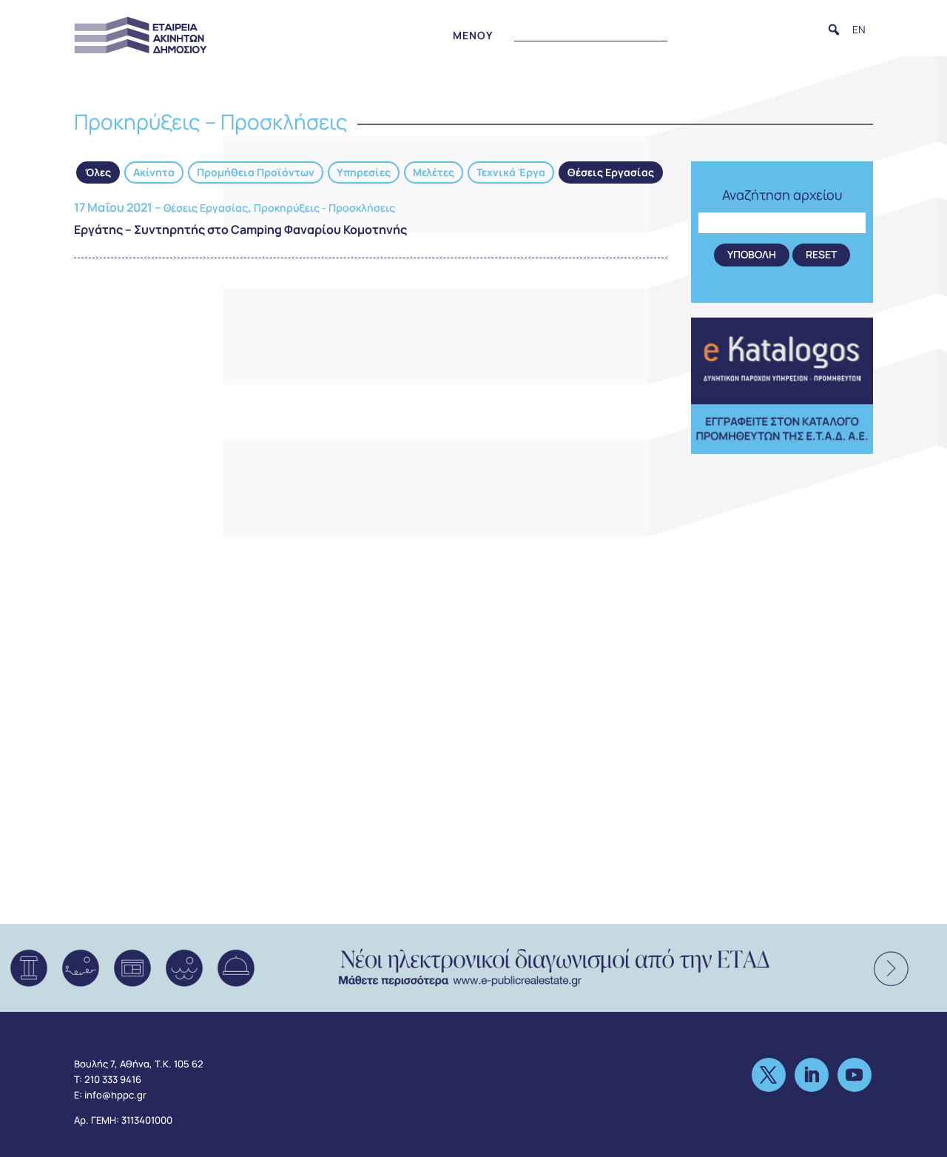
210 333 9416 (112, 1079)
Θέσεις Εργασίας (610, 172)
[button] (834, 30)
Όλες (98, 172)
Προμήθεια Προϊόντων (255, 172)
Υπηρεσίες (364, 172)
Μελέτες (433, 172)
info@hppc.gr (115, 1094)
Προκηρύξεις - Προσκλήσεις (324, 208)
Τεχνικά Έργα (510, 172)
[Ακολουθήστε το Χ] (768, 1074)
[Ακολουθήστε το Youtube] (854, 1074)
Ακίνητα (154, 172)
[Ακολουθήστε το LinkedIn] (811, 1074)
